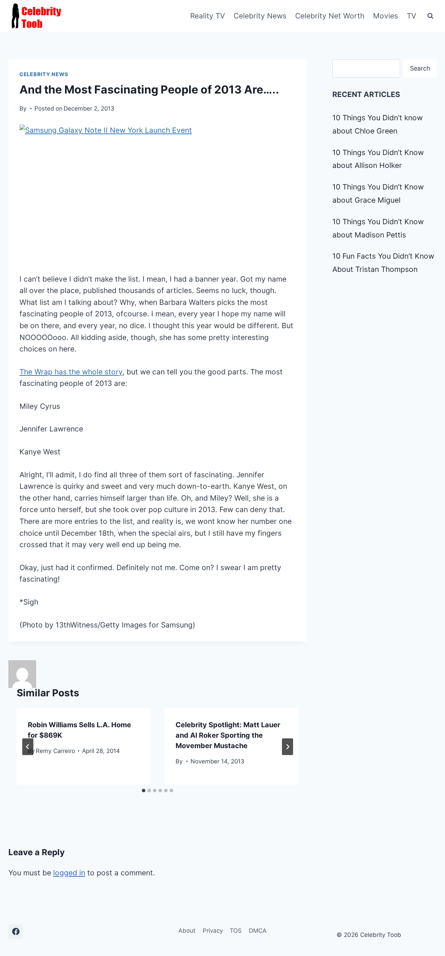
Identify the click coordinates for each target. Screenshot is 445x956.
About (186, 930)
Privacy (213, 930)
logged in (69, 872)
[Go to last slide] (27, 746)
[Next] (287, 746)
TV (411, 15)
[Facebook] (15, 931)
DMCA (258, 930)
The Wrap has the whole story (70, 371)
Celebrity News (260, 15)
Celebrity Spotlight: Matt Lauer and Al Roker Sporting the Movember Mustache (228, 735)
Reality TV (207, 15)
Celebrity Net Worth (329, 15)
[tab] (143, 790)
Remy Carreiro (55, 750)
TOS (236, 930)
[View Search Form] (430, 16)
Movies (385, 15)
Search (420, 68)
